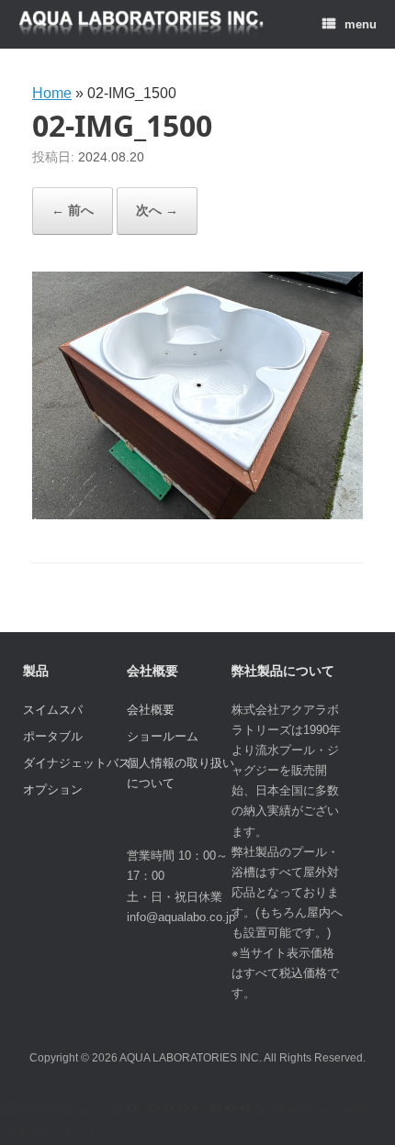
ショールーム (162, 736)
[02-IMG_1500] (197, 514)
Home (52, 93)
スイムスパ (53, 710)
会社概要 (151, 710)
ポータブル (53, 736)
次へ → (157, 210)
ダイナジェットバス (76, 763)
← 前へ (72, 210)
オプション (53, 789)
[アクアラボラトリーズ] (141, 24)
